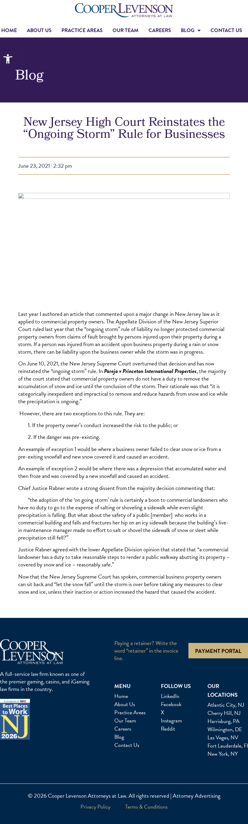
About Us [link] (39, 30)
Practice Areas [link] (82, 30)
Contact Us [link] (226, 30)
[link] (8, 59)
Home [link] (9, 30)
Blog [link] (187, 30)
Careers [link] (159, 30)
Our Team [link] (126, 30)
